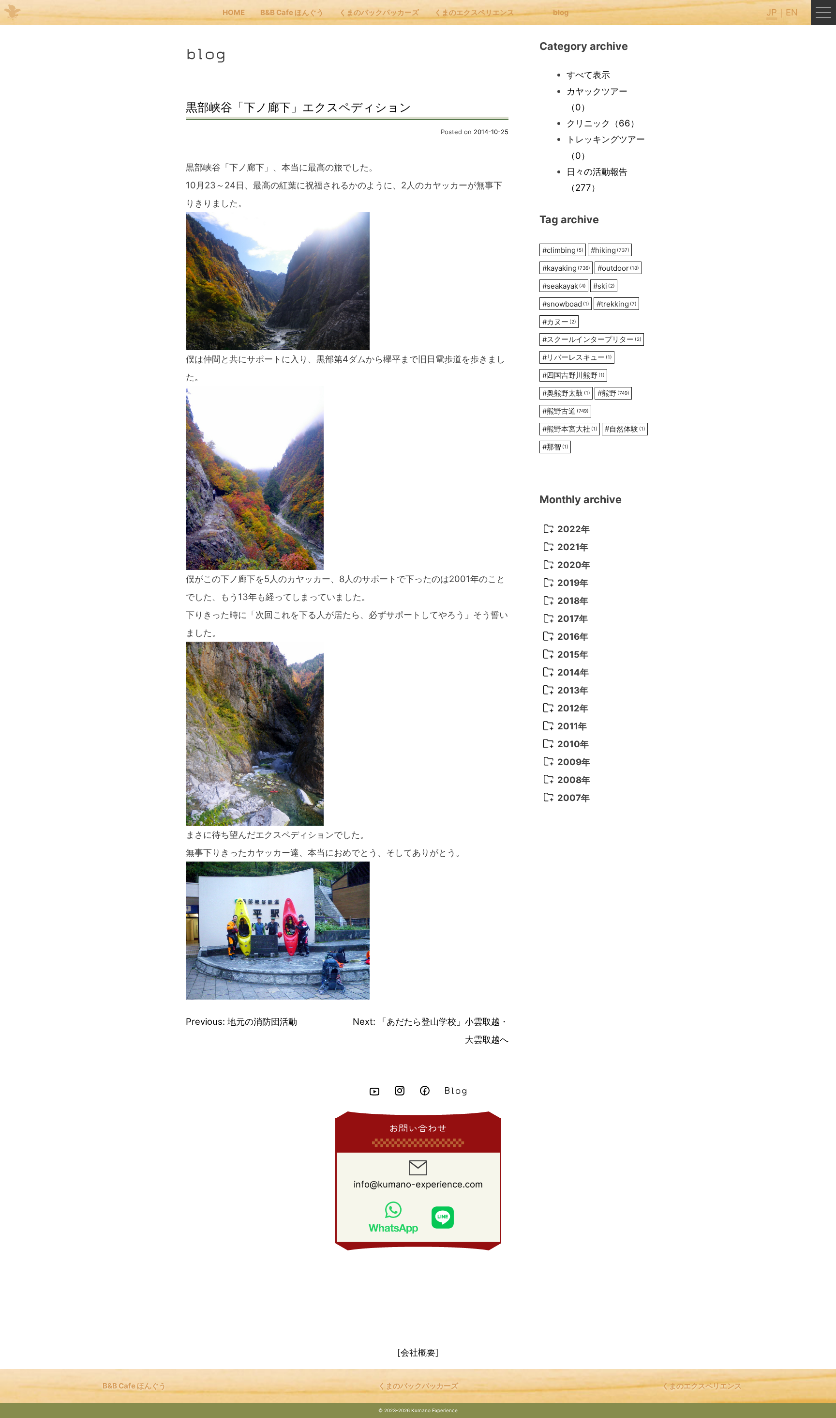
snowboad (565, 303)
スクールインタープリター (592, 339)
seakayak (564, 286)
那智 (555, 446)
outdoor (618, 268)
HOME (234, 12)
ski (604, 286)
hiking (610, 250)
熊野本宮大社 (569, 428)
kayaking (566, 268)
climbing (562, 250)
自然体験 (625, 428)
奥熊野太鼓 (566, 393)
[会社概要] (418, 1352)
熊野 (613, 393)
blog (561, 12)
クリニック (603, 123)
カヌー (559, 321)
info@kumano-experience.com (418, 1184)
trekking (617, 303)
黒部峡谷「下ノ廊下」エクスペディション (298, 107)
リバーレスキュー (577, 357)
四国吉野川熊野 (573, 375)
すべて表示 (588, 74)
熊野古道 (565, 411)
